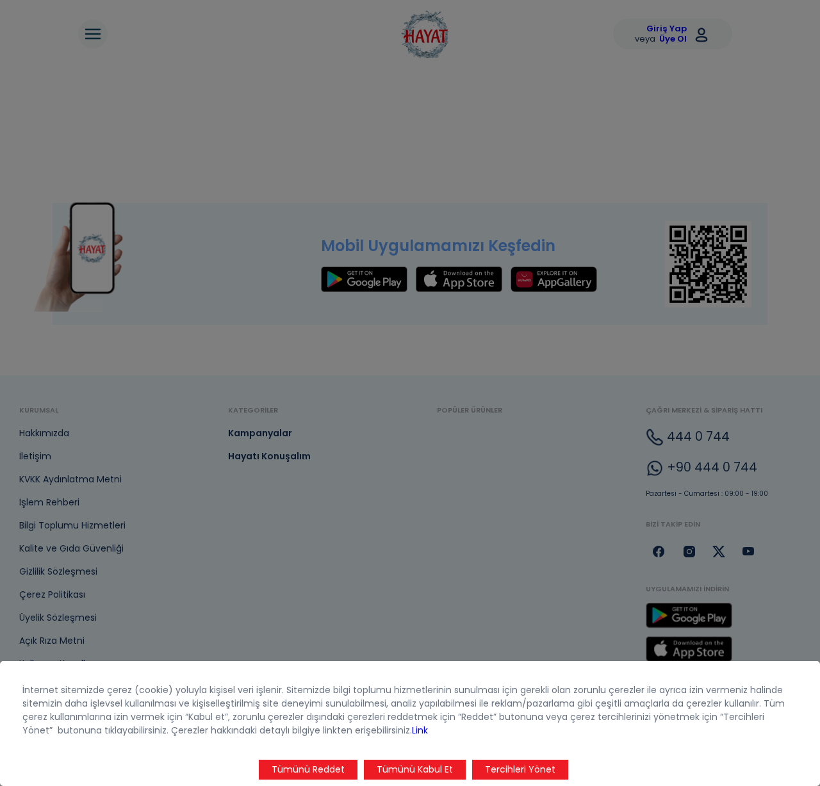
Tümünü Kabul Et (415, 769)
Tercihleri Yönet (520, 769)
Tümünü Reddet (308, 769)
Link (420, 730)
